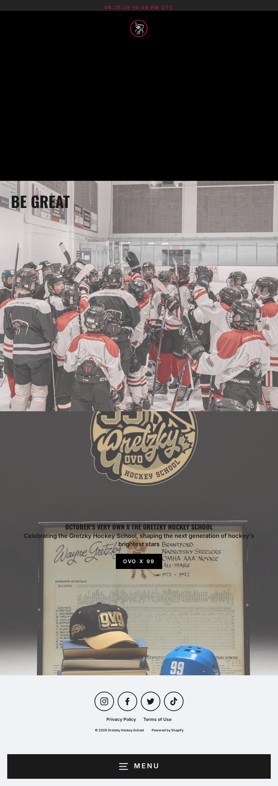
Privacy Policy (121, 719)
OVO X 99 (139, 561)
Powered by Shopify (168, 730)
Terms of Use (157, 719)
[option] (139, 296)
